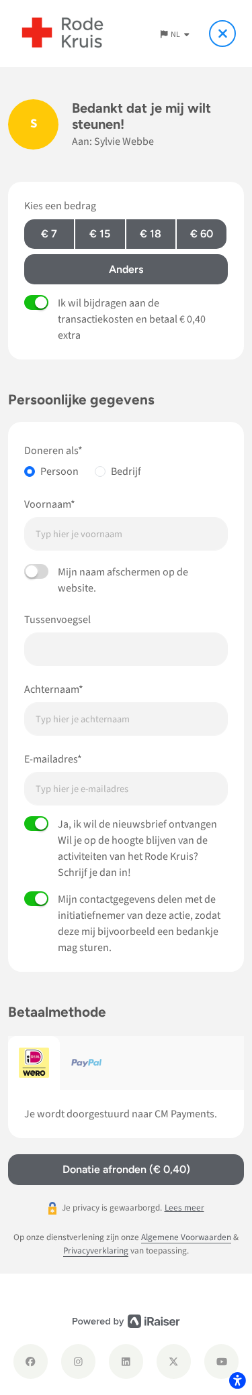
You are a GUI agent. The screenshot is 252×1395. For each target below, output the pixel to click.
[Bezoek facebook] (30, 1361)
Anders (126, 269)
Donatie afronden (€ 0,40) (126, 1169)
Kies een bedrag (60, 206)
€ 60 (201, 233)
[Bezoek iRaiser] (126, 1321)
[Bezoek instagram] (78, 1361)
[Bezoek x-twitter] (174, 1361)
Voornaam (47, 504)
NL (176, 34)
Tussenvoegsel (57, 619)
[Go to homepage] (63, 33)
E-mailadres (50, 759)
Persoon (59, 471)
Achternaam (51, 689)
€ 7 (49, 233)
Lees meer (184, 1207)
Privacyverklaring (95, 1250)
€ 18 (150, 233)
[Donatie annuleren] (222, 33)
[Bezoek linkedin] (126, 1361)
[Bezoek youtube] (221, 1361)
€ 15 (99, 233)
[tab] (34, 1063)
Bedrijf (126, 471)
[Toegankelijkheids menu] (237, 1380)
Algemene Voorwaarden (186, 1237)
